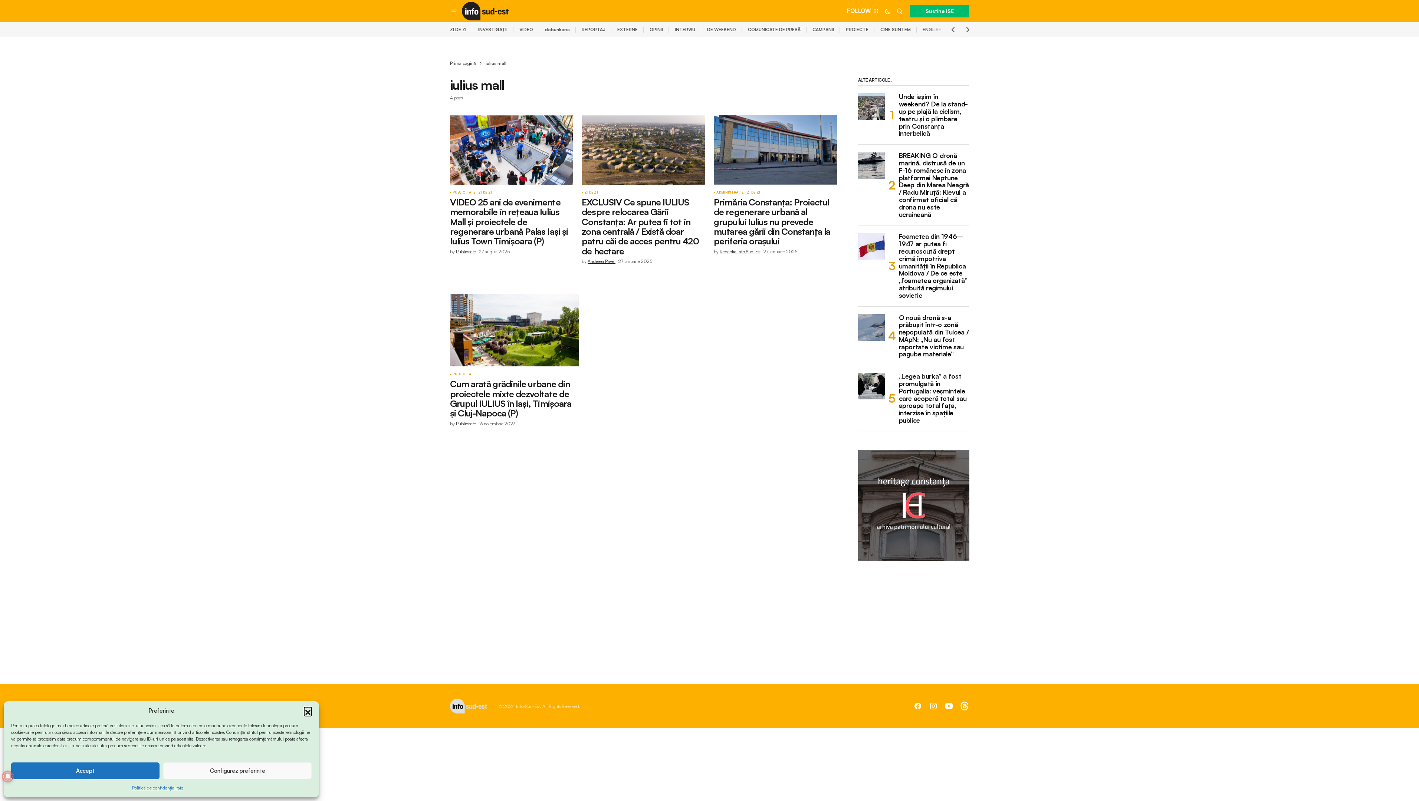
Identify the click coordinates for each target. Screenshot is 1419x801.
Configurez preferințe (237, 770)
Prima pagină (463, 63)
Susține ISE (940, 11)
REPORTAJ (593, 29)
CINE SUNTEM (895, 29)
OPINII (656, 29)
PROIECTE (857, 29)
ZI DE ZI (458, 29)
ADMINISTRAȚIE (729, 192)
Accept (85, 770)
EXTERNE (627, 29)
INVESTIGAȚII (493, 29)
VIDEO (526, 29)
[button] (308, 711)
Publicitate (464, 192)
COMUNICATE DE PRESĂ (774, 29)
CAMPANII (823, 29)
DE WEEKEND (721, 29)
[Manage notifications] (8, 776)
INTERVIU (685, 29)
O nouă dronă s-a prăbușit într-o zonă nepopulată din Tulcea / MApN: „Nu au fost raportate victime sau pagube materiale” (934, 336)
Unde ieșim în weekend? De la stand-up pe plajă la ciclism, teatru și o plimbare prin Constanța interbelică (933, 115)
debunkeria (557, 29)
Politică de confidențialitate (157, 788)
